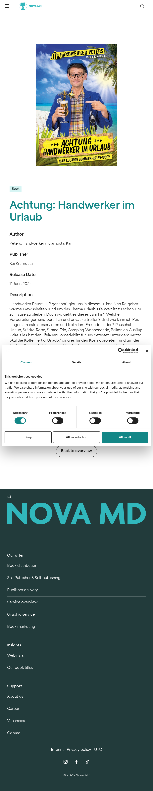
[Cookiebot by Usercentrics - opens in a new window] (120, 351)
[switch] (57, 420)
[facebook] (76, 762)
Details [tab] (76, 362)
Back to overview (76, 451)
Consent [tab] (26, 362)
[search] (142, 6)
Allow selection (76, 437)
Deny (28, 437)
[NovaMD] (11, 496)
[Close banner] (147, 350)
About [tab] (126, 362)
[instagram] (66, 762)
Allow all (125, 437)
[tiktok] (87, 762)
